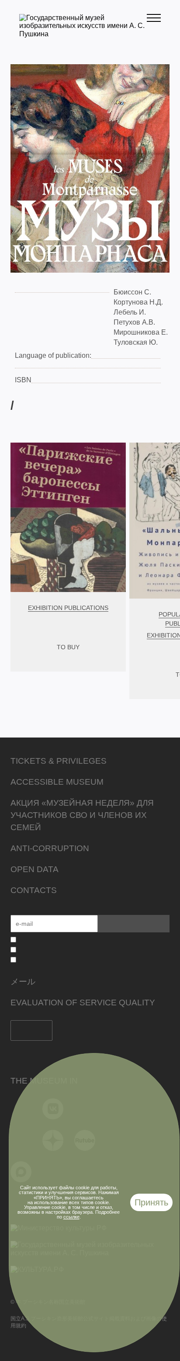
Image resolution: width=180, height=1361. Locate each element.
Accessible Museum (57, 781)
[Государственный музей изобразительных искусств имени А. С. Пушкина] (83, 34)
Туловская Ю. (136, 342)
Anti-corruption (49, 848)
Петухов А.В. (134, 322)
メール (22, 981)
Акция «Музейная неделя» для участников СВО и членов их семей (82, 815)
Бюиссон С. (132, 292)
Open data (34, 869)
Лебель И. (130, 312)
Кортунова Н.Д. (138, 302)
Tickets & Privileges (58, 760)
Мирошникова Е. (141, 332)
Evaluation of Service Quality (82, 1002)
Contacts (33, 890)
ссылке (71, 1216)
